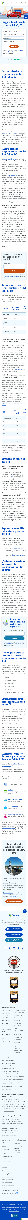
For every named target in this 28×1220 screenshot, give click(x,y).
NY (12, 1106)
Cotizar (14, 46)
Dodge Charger (5, 1123)
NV (9, 1106)
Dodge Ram (13, 1123)
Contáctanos (17, 1143)
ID (8, 1102)
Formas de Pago (18, 1146)
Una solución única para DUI (9, 1089)
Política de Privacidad (7, 1179)
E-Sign (3, 1187)
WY (2, 1111)
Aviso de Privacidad (7, 1182)
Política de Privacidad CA (8, 1185)
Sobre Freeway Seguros (5, 1145)
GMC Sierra (12, 1126)
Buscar (14, 638)
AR (6, 1099)
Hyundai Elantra (13, 1128)
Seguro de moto (6, 1013)
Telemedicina (17, 1023)
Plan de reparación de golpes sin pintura (12, 1079)
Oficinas (4, 1167)
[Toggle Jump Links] (26, 17)
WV (23, 1108)
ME (2, 1104)
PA (22, 1106)
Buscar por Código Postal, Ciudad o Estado (14, 630)
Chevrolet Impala (6, 1119)
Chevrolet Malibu (15, 1119)
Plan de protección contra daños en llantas (13, 1076)
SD (4, 1108)
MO (10, 1104)
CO (14, 1099)
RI (24, 1106)
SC (2, 1108)
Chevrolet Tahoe (6, 1121)
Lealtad (10, 790)
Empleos (4, 1153)
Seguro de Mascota (19, 1026)
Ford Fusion (20, 1123)
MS (13, 1104)
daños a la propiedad (18, 555)
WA (18, 1108)
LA (19, 1102)
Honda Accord (19, 1126)
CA (11, 1099)
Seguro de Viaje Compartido (9, 1066)
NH (2, 1106)
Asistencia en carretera (8, 1068)
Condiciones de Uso (7, 1177)
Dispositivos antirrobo (14, 814)
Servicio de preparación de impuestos (18, 1044)
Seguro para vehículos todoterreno (5, 1025)
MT (15, 1104)
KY (16, 1102)
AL (4, 1099)
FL (23, 1099)
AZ (9, 1099)
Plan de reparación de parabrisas (10, 1071)
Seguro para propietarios (8, 1060)
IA (6, 1102)
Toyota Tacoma (14, 1133)
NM (7, 1106)
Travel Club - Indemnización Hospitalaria (18, 1050)
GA (2, 1102)
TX (9, 1108)
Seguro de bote (5, 1020)
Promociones (5, 1159)
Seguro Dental (17, 1020)
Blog (3, 1171)
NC (18, 1104)
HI (4, 1102)
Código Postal (7, 38)
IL (10, 1102)
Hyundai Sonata (6, 1130)
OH (14, 1106)
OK (17, 1106)
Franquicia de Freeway (5, 1150)
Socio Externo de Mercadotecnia (10, 1190)
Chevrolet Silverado (16, 1121)
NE (23, 1104)
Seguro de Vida (18, 1015)
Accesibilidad (17, 1152)
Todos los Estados (9, 1111)
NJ (4, 1106)
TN (7, 1108)
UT (11, 1108)
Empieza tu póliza (14, 901)
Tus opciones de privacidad (9, 1193)
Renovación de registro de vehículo (11, 1074)
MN (7, 1104)
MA (21, 1102)
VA (13, 1108)
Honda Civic (5, 1128)
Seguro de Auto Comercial (8, 1063)
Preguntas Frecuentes (17, 1149)
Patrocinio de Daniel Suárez (7, 1162)
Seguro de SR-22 (6, 1034)
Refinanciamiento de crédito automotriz (12, 1086)
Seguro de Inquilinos (7, 1044)
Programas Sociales (7, 1156)
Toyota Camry (14, 1130)
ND (20, 1104)
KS (14, 1102)
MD (24, 1102)
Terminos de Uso (16, 52)
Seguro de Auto (6, 1010)
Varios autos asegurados (15, 799)
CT (16, 1099)
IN (12, 1102)
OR (19, 1106)
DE (21, 1099)
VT (16, 1108)
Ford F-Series (5, 1126)
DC (18, 1099)
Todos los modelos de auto (9, 1135)
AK (2, 1099)
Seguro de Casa (6, 1041)
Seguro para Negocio (7, 1058)
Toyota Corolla (5, 1133)
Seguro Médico (18, 1018)
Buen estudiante (13, 807)
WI (20, 1108)
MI (4, 1104)
